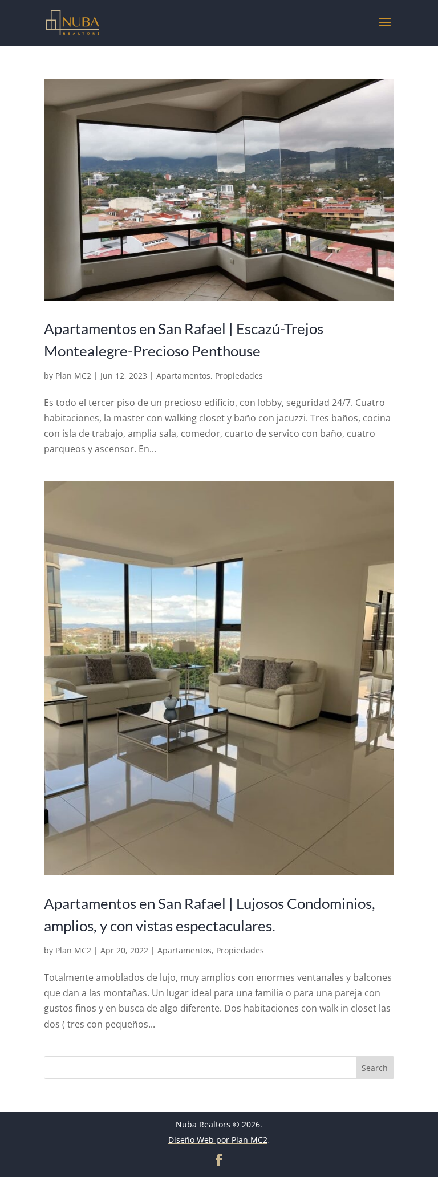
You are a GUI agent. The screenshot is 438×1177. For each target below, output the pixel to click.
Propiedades (239, 375)
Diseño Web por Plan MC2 (217, 1139)
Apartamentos (183, 375)
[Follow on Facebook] (219, 1159)
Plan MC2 (73, 375)
